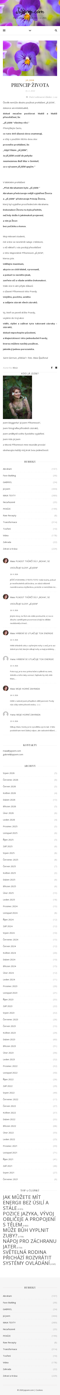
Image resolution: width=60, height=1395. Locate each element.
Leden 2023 (9, 1059)
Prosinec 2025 (10, 826)
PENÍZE (7, 508)
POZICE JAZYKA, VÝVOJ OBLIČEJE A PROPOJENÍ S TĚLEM (29, 1219)
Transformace (10, 522)
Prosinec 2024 (10, 906)
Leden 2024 (9, 979)
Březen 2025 (9, 886)
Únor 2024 (8, 972)
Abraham (7, 468)
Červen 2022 (9, 1106)
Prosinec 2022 (10, 1066)
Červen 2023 (9, 1026)
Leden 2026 (9, 819)
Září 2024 (8, 926)
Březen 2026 (9, 806)
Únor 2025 (8, 892)
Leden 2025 (9, 899)
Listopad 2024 (10, 912)
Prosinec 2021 (10, 1145)
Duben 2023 (9, 1039)
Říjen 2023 (8, 999)
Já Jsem (30, 80)
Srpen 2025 (9, 853)
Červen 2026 (9, 786)
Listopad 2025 (10, 833)
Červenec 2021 (10, 1179)
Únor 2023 (8, 1052)
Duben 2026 (9, 799)
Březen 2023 (9, 1046)
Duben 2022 (9, 1119)
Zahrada (7, 542)
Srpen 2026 (9, 773)
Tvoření (7, 528)
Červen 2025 (9, 866)
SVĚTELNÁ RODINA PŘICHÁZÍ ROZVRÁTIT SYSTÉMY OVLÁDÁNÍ (27, 1257)
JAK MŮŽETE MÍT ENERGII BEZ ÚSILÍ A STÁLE (26, 1202)
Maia (15, 367)
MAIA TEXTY (9, 495)
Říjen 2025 (8, 839)
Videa (5, 535)
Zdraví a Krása (10, 548)
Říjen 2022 (8, 1079)
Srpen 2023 (9, 1012)
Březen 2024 (9, 966)
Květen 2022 (9, 1112)
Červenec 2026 (10, 779)
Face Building (9, 475)
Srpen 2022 (9, 1092)
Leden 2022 (9, 1139)
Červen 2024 (9, 946)
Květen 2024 (9, 952)
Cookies (39, 1390)
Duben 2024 (9, 959)
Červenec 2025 (10, 859)
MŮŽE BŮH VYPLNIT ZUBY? (26, 1233)
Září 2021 (8, 1165)
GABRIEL (7, 482)
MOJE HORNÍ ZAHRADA (28, 688)
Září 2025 (8, 846)
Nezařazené (9, 502)
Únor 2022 (8, 1132)
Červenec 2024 (10, 939)
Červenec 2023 (10, 1019)
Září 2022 (8, 1086)
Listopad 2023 (10, 992)
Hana (12, 659)
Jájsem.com (30, 10)
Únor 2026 (8, 813)
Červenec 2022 (10, 1099)
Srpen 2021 (9, 1172)
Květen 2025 (9, 872)
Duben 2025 (9, 879)
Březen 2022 (9, 1125)
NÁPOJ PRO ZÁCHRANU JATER (30, 1244)
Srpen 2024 (9, 932)
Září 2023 (8, 1006)
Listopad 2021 (10, 1152)
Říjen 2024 (8, 919)
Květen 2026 (9, 793)
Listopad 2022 (10, 1072)
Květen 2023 (9, 1032)
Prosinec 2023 (10, 986)
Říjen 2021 (8, 1159)
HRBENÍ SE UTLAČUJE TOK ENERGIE (34, 633)
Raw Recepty (9, 515)
